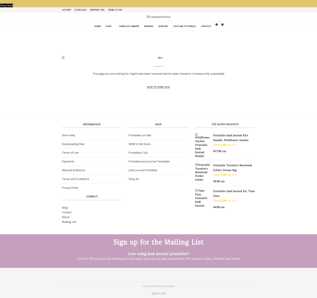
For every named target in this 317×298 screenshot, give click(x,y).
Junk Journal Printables (143, 170)
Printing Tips (97, 10)
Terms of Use (115, 10)
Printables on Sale (140, 135)
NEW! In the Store (140, 144)
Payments (68, 161)
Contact (206, 26)
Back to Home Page (158, 87)
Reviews (148, 26)
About (66, 217)
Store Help (80, 10)
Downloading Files (73, 144)
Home (97, 26)
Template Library (129, 26)
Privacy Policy (70, 188)
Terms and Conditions (75, 179)
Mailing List (69, 222)
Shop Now (6, 5)
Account (66, 10)
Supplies (163, 26)
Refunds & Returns (73, 170)
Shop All (134, 179)
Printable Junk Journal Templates (149, 161)
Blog (65, 207)
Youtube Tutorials (184, 26)
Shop (109, 26)
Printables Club (138, 152)
